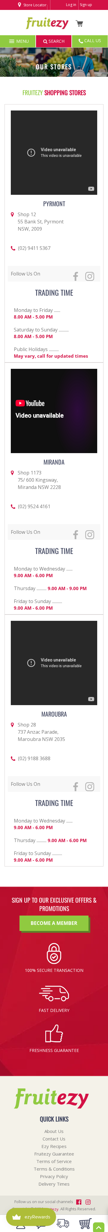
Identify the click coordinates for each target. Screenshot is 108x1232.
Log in (71, 4)
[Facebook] (30, 14)
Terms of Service (54, 1161)
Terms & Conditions (54, 1169)
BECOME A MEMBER (54, 923)
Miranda (54, 461)
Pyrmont (54, 203)
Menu (22, 41)
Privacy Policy (54, 1176)
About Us (54, 1131)
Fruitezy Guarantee (54, 1154)
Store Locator (34, 5)
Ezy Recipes (54, 1146)
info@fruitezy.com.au (38, 32)
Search (55, 41)
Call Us (92, 40)
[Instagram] (38, 14)
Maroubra (54, 713)
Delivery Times (54, 1184)
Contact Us (54, 1139)
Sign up (86, 4)
